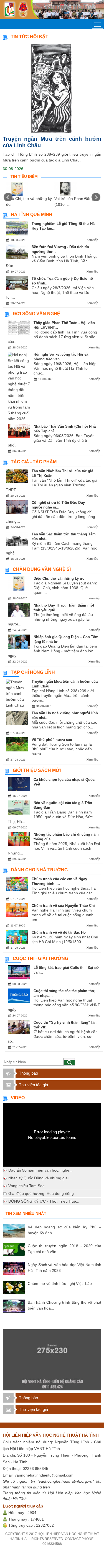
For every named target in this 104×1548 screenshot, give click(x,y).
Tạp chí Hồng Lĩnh (33, 672)
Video (18, 1097)
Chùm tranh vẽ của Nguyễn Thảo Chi (63, 905)
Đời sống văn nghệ (36, 313)
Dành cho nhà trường (39, 869)
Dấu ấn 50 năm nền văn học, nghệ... (40, 1170)
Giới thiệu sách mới (37, 770)
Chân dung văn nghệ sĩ (42, 569)
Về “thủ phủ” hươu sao (52, 740)
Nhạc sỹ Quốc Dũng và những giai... (40, 1178)
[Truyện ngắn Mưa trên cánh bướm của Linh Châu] (52, 88)
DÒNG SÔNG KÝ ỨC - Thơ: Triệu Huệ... (43, 1201)
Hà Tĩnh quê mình (31, 214)
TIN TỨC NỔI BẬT (29, 36)
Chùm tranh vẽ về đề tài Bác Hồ (59, 932)
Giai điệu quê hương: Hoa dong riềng (41, 1193)
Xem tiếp (92, 240)
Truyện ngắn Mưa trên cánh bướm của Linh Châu (52, 142)
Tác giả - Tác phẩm (34, 461)
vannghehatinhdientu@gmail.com (44, 1475)
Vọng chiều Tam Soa (26, 1186)
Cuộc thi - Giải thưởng (40, 958)
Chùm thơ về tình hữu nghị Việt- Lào (60, 1283)
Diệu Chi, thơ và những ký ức (59, 578)
